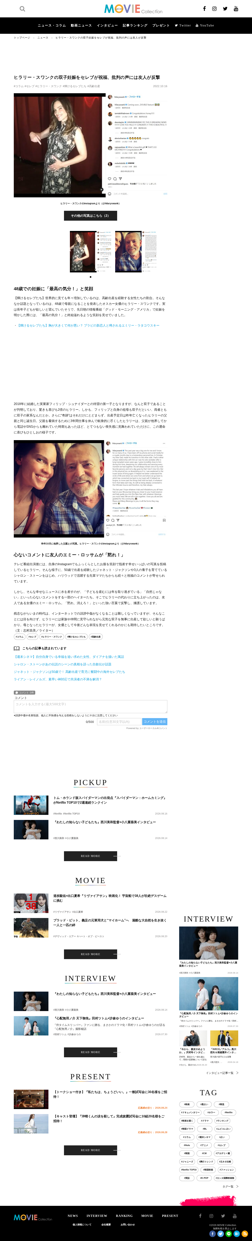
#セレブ (29, 86)
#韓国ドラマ (187, 1129)
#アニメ (204, 1145)
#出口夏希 (77, 912)
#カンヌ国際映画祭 (225, 1178)
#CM (204, 1153)
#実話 (187, 1178)
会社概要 (106, 1224)
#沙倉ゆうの (74, 1034)
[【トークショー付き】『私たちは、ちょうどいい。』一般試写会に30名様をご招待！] (31, 1099)
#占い (222, 1137)
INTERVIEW (97, 1215)
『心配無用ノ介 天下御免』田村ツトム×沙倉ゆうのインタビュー (98, 1018)
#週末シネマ (204, 1137)
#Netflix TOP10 (71, 814)
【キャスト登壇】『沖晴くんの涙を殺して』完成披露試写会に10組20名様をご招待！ (108, 1119)
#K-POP (204, 1178)
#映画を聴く (187, 1121)
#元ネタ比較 (225, 1161)
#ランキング (222, 1121)
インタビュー (107, 25)
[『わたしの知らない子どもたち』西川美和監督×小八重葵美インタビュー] (31, 829)
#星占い (204, 1104)
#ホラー (211, 1112)
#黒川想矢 (214, 1062)
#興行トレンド (206, 1161)
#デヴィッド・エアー (64, 936)
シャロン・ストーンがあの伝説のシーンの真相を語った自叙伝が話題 (62, 664)
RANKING (124, 1215)
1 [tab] (90, 277)
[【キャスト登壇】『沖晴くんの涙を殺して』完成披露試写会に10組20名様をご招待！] (31, 1124)
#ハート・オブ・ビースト (90, 936)
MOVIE (147, 1215)
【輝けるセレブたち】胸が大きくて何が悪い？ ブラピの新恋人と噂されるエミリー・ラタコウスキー (88, 325)
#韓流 (221, 1104)
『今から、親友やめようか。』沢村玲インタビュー (192, 1051)
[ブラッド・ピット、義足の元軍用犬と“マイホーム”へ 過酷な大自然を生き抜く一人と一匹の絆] (31, 928)
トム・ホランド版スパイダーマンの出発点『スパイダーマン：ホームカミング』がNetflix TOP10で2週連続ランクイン (110, 800)
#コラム (19, 86)
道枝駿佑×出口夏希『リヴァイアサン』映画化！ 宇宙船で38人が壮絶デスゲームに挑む (110, 898)
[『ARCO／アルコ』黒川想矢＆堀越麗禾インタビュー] (224, 1038)
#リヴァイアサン (62, 912)
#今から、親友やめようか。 (191, 1065)
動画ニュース (81, 25)
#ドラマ (205, 1121)
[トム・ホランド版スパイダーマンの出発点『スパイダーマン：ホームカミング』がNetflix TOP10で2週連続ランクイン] (31, 805)
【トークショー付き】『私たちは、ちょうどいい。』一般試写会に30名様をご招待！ (110, 1094)
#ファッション (227, 1169)
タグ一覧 (227, 1186)
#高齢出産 (93, 86)
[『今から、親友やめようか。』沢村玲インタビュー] (193, 1038)
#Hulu (187, 1145)
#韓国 (187, 1153)
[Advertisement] (90, 57)
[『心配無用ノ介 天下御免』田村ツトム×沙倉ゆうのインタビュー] (31, 1026)
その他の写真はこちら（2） (90, 215)
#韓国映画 (208, 1169)
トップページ (22, 37)
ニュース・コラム (52, 25)
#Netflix (57, 814)
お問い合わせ (128, 1224)
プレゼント (161, 25)
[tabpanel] (90, 251)
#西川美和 (58, 838)
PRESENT (170, 1215)
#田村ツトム (60, 1034)
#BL (205, 1129)
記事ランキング (135, 25)
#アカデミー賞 (223, 1153)
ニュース (42, 37)
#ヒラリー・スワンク (48, 86)
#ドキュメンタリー (190, 1112)
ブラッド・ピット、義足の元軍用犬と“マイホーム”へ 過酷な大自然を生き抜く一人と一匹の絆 (110, 923)
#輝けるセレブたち (74, 86)
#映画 (187, 1104)
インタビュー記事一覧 (219, 1072)
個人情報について (82, 1224)
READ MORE (90, 856)
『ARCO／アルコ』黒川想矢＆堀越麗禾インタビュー (223, 1051)
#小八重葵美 (71, 838)
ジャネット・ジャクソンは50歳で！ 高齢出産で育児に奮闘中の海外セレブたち (69, 671)
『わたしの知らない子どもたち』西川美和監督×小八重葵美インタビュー (104, 822)
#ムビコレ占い (223, 1129)
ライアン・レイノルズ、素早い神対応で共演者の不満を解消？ (58, 679)
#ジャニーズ (187, 1161)
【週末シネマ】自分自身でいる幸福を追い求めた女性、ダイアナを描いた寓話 (69, 656)
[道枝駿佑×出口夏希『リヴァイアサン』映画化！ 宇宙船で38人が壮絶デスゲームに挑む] (31, 903)
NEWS (73, 1215)
